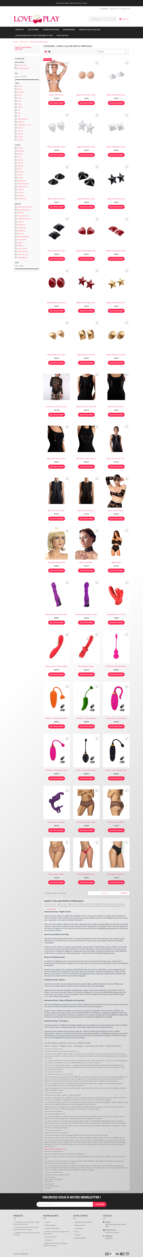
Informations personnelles (83, 1222)
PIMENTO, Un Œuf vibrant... (86, 718)
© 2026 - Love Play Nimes (20, 1254)
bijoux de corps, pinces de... (86, 406)
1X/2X (20, 131)
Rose (19, 163)
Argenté (20, 196)
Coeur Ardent (22, 216)
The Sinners (22, 254)
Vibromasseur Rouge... (86, 666)
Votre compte (80, 1215)
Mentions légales (50, 1225)
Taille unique (22, 119)
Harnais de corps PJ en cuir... (56, 406)
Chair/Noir (21, 181)
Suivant (125, 893)
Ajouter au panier (56, 103)
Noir (20, 148)
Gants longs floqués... (116, 510)
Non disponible (23, 68)
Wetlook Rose (22, 187)
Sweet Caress (22, 251)
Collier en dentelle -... (86, 562)
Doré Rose (21, 199)
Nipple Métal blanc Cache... (116, 95)
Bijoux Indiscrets (23, 210)
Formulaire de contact (112, 1232)
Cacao (20, 193)
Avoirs (76, 1232)
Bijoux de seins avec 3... (116, 406)
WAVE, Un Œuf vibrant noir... (86, 770)
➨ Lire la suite (50, 909)
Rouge (20, 151)
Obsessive (21, 239)
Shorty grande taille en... (116, 822)
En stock (21, 65)
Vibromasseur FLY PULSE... (116, 614)
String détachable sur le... (86, 874)
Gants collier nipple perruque (23, 48)
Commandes (78, 1228)
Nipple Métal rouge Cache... (86, 251)
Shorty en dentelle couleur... (86, 822)
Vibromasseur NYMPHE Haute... (86, 614)
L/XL (19, 95)
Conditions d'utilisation (52, 1228)
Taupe (20, 140)
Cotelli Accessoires (24, 219)
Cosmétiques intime (51, 30)
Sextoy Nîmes (33, 30)
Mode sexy (19, 30)
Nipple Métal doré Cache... (116, 302)
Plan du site (48, 1240)
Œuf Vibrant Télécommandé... (116, 666)
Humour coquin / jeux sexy (89, 30)
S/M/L (20, 107)
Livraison (48, 1222)
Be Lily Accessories (24, 207)
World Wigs (22, 257)
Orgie (20, 243)
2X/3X (20, 137)
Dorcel (20, 222)
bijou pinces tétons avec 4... (86, 458)
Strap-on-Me (22, 248)
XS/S (19, 86)
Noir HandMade (23, 237)
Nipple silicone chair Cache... (86, 95)
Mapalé (21, 231)
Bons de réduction (80, 1238)
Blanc (20, 154)
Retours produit (79, 1225)
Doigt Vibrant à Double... (56, 822)
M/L (19, 89)
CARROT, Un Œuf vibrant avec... (56, 718)
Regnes (20, 245)
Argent (20, 166)
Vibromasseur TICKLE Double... (56, 666)
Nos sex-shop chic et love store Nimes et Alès (34, 35)
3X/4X (20, 128)
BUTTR (20, 213)
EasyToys (21, 225)
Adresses (77, 1235)
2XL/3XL (20, 122)
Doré (19, 178)
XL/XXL (20, 92)
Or (19, 157)
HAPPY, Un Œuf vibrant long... (116, 770)
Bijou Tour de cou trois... (116, 458)
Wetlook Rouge (23, 184)
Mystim (20, 234)
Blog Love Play (63, 35)
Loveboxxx (21, 228)
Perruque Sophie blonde (56, 562)
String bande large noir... (116, 874)
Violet (20, 160)
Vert (19, 169)
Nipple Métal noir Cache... (57, 199)
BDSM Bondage (69, 30)
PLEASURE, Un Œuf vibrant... (116, 718)
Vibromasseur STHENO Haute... (56, 614)
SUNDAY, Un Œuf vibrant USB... (57, 770)
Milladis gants (116, 562)
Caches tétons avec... (56, 95)
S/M (19, 98)
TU (19, 104)
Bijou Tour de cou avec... (57, 510)
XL (19, 101)
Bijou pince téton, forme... (56, 458)
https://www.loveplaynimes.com (55, 1149)
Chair (20, 175)
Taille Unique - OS (23, 125)
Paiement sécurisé (51, 1237)
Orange (20, 172)
